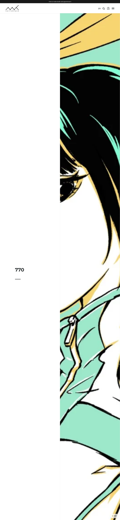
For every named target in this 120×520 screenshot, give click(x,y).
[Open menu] (113, 8)
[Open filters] (99, 8)
